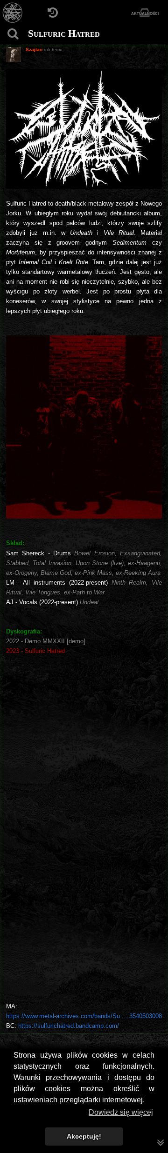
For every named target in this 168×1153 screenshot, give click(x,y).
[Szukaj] (12, 34)
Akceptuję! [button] (84, 1136)
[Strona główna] (12, 12)
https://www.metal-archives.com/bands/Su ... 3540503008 (84, 1016)
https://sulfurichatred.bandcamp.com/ (68, 1025)
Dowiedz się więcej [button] (121, 1112)
